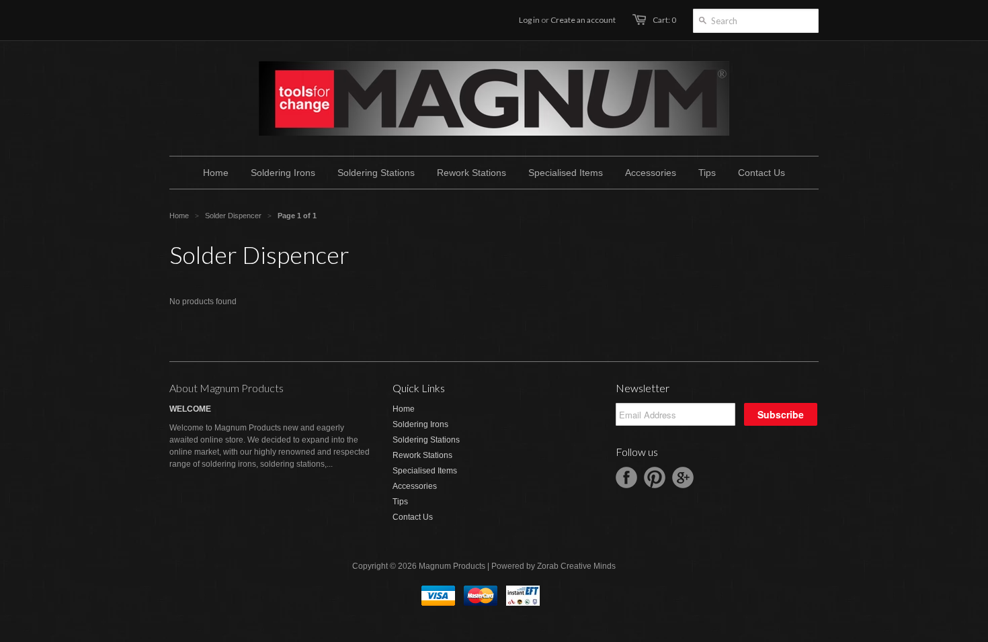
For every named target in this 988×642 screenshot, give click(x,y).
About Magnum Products (226, 387)
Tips (400, 501)
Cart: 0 (664, 20)
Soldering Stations (426, 440)
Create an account (583, 20)
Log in (529, 20)
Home (404, 409)
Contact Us (413, 517)
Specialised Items (425, 470)
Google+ (683, 477)
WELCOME (190, 409)
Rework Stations (422, 455)
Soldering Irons (420, 424)
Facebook (626, 477)
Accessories (415, 486)
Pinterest (654, 477)
